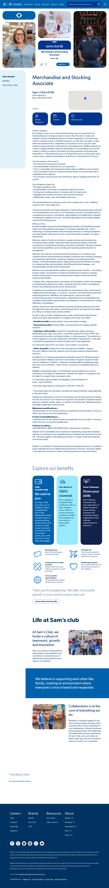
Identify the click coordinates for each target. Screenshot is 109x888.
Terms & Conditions (38, 879)
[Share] (41, 64)
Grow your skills (91, 493)
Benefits (6, 81)
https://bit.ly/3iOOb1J (41, 382)
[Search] (98, 4)
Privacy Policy (49, 879)
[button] (45, 64)
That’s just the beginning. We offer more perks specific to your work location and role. (63, 592)
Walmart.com (27, 879)
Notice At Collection (61, 879)
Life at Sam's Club (10, 85)
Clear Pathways (91, 487)
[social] (12, 843)
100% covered (65, 493)
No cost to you (42, 496)
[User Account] (105, 4)
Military (61, 4)
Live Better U (65, 487)
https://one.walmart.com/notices (73, 345)
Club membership (41, 488)
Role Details (9, 77)
